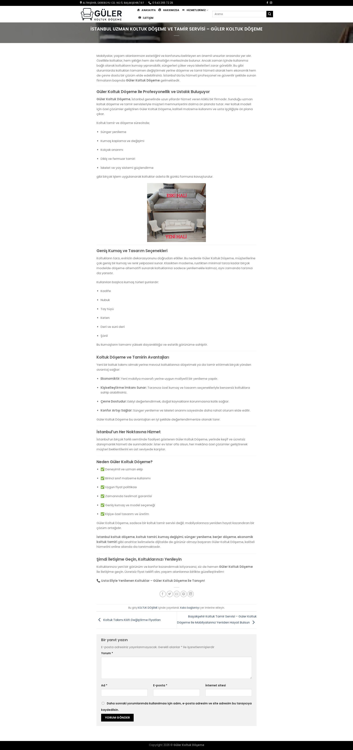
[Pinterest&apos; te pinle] (183, 594)
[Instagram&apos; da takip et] (271, 3)
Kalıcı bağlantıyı (189, 608)
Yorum (107, 653)
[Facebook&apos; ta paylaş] (163, 594)
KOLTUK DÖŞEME (148, 608)
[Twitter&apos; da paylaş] (170, 594)
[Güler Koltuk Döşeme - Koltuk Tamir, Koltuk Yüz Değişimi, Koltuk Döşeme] (103, 14)
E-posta (160, 685)
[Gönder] (269, 14)
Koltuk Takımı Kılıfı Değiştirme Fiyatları (132, 620)
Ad (104, 685)
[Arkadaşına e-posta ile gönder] (177, 594)
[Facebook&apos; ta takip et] (267, 3)
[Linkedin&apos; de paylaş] (190, 594)
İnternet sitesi (215, 685)
